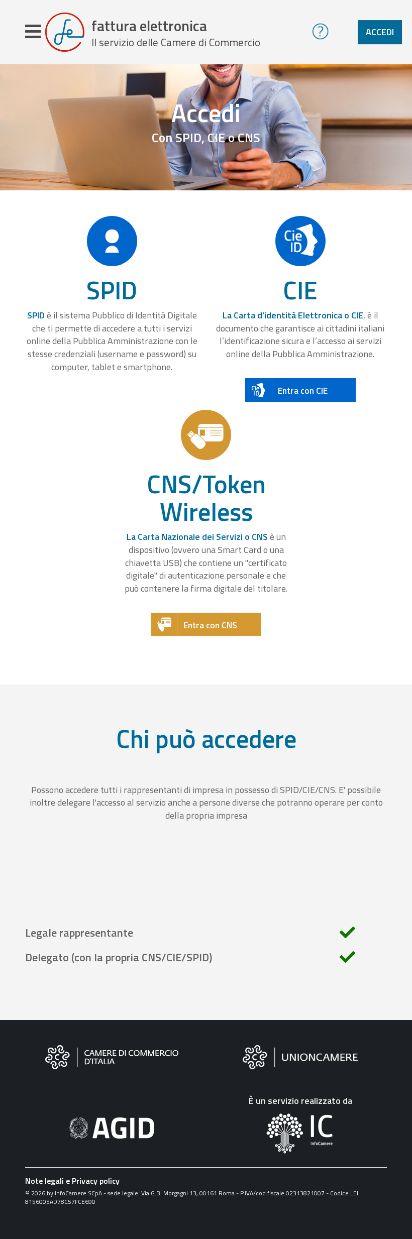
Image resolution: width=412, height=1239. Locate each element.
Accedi (380, 32)
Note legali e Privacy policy (72, 1181)
